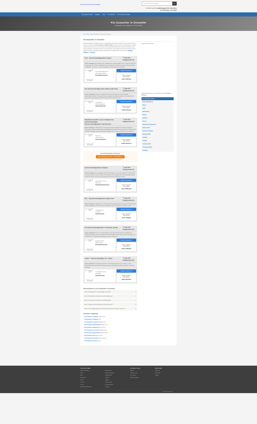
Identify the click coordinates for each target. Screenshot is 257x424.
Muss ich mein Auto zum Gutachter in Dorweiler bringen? (97, 300)
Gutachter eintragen (134, 377)
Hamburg (144, 118)
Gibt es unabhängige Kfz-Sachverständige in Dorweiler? (97, 291)
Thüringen (145, 150)
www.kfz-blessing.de (100, 105)
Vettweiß (85, 52)
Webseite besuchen (126, 70)
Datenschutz (157, 372)
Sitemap (156, 375)
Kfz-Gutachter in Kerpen (91, 340)
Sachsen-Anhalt (146, 143)
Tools (103, 14)
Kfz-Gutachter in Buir (90, 335)
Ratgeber (97, 14)
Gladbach (130, 50)
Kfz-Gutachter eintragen (123, 14)
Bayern (144, 105)
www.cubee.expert (100, 275)
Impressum (157, 370)
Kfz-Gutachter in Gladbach (91, 316)
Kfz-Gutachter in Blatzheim (91, 327)
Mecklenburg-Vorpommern (149, 124)
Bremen (144, 114)
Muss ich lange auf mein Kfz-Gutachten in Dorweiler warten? (98, 304)
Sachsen (144, 140)
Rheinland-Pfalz (146, 134)
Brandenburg (145, 111)
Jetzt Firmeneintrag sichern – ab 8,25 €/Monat (110, 156)
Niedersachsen (146, 127)
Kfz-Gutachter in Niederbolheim (93, 324)
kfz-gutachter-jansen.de (101, 244)
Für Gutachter (111, 14)
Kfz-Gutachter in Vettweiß (91, 319)
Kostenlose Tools (133, 372)
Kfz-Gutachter (86, 34)
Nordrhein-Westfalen (94, 34)
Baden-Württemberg (147, 101)
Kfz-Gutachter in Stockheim (92, 338)
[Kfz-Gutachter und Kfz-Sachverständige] (90, 4)
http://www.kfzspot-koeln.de (102, 184)
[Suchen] (174, 3)
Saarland (144, 137)
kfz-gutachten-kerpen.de (101, 75)
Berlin (143, 108)
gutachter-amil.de (99, 213)
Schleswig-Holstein (147, 147)
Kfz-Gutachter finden (87, 14)
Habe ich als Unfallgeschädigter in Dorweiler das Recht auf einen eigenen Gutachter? (104, 308)
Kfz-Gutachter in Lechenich (92, 330)
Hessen (144, 121)
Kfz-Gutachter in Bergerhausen (92, 332)
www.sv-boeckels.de (100, 139)
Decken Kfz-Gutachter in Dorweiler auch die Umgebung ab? (98, 296)
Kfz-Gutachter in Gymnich (91, 322)
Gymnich (92, 52)
